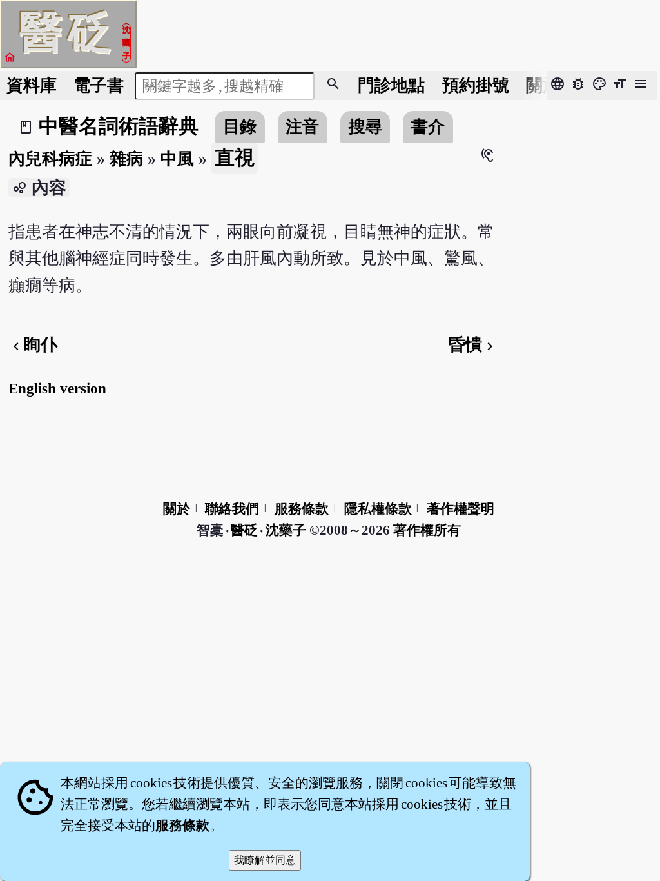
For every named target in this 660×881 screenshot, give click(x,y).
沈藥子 (286, 530)
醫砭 (245, 530)
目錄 (240, 126)
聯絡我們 (232, 509)
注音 (302, 126)
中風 (177, 159)
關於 (542, 85)
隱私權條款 (378, 509)
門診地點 (391, 85)
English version (57, 388)
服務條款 (302, 509)
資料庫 (31, 85)
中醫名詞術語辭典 (119, 126)
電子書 (98, 85)
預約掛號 (475, 85)
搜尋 (365, 126)
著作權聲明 (460, 509)
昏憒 (473, 344)
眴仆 (32, 344)
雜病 (126, 159)
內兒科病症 (50, 159)
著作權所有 (427, 530)
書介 (428, 126)
